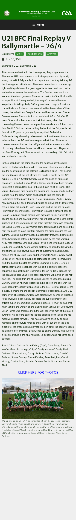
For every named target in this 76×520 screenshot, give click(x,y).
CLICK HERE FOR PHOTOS (38, 372)
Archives (51, 54)
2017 (19, 54)
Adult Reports (35, 54)
